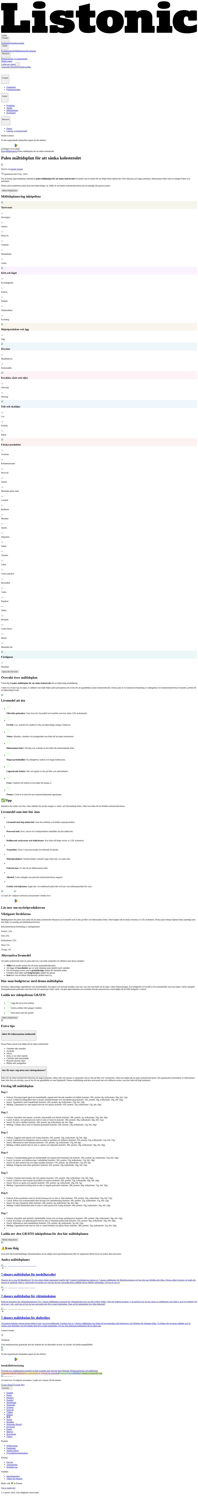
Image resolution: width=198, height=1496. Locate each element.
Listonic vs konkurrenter (17, 59)
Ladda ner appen (8, 64)
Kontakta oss (12, 1467)
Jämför (12, 51)
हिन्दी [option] (8, 1417)
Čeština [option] (9, 1412)
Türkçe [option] (9, 1436)
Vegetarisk (63, 1373)
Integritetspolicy (13, 1476)
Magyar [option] (9, 1432)
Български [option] (11, 1434)
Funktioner (5, 43)
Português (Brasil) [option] (14, 1424)
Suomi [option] (9, 1419)
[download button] (8, 146)
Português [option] (10, 1405)
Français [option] (10, 1410)
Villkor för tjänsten (14, 1479)
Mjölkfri (77, 1373)
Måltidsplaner (21, 51)
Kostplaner (31, 51)
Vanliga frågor (12, 1450)
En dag (99, 1373)
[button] (4, 71)
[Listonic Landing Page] (99, 33)
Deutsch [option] (9, 1398)
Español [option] (9, 1400)
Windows (23, 67)
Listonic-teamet (16, 169)
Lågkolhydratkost (16, 1373)
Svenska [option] (10, 1407)
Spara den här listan (10, 672)
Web (17, 67)
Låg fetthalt (42, 1373)
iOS (10, 67)
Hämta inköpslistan (9, 191)
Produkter (5, 51)
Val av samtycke (8, 1488)
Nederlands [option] (11, 1402)
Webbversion (12, 1446)
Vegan (71, 1373)
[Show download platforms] (17, 64)
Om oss (9, 1462)
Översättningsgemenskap (17, 1453)
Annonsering (12, 1464)
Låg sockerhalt (53, 1373)
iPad (13, 67)
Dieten (4, 59)
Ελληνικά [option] (10, 1427)
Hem (3, 151)
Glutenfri (5, 1373)
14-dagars (92, 1373)
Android (4, 67)
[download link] (6, 1385)
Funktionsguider (17, 43)
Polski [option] (9, 1395)
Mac (29, 67)
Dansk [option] (9, 1429)
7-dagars (84, 1373)
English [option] (9, 1393)
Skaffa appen (6, 61)
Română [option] (10, 1422)
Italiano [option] (9, 1415)
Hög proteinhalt (30, 1373)
